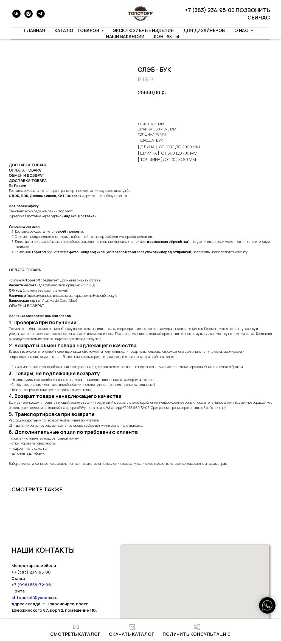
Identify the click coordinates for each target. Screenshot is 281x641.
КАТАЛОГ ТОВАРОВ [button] (77, 30)
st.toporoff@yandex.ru (35, 597)
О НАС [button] (241, 30)
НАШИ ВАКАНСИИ (125, 36)
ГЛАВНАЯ (34, 30)
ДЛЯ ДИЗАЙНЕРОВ (204, 30)
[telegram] (40, 14)
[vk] (16, 14)
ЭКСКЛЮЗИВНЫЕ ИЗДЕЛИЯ (143, 30)
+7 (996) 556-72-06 (31, 585)
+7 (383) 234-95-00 (31, 572)
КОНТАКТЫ (166, 36)
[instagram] (28, 14)
